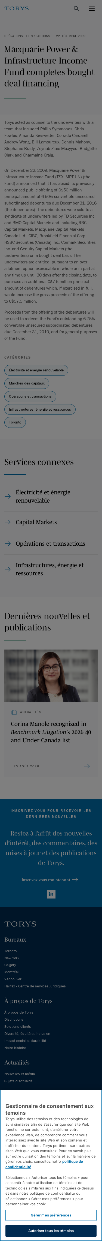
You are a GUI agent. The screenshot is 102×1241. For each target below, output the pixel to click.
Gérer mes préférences (51, 1215)
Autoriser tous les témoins (51, 1230)
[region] (51, 1165)
